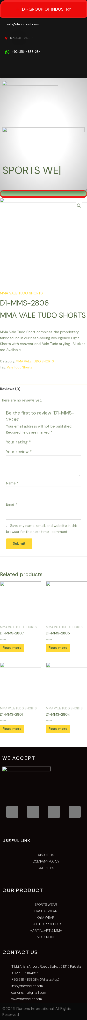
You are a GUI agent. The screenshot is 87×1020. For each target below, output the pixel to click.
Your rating (18, 442)
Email (11, 504)
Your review (19, 451)
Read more (12, 648)
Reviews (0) (10, 389)
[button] (77, 185)
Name (12, 483)
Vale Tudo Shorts (19, 367)
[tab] (43, 389)
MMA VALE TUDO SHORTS (21, 293)
